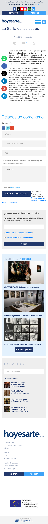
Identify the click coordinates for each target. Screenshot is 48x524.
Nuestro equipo (9, 468)
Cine (5, 455)
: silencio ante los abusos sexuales (18, 384)
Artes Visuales (9, 442)
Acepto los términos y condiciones (20, 238)
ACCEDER (35, 13)
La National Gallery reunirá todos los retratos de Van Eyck (19, 409)
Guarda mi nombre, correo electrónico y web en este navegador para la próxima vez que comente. (22, 162)
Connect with (7, 123)
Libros (6, 448)
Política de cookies (11, 463)
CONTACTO (13, 13)
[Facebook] (3, 127)
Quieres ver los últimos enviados (18, 233)
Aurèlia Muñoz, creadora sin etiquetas (20, 392)
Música (6, 452)
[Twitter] (8, 127)
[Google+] (12, 127)
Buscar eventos (11, 378)
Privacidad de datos (11, 465)
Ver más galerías (24, 349)
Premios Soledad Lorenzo (13, 445)
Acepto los (11, 187)
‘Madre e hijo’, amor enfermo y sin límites (19, 400)
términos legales (15, 187)
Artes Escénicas (10, 458)
